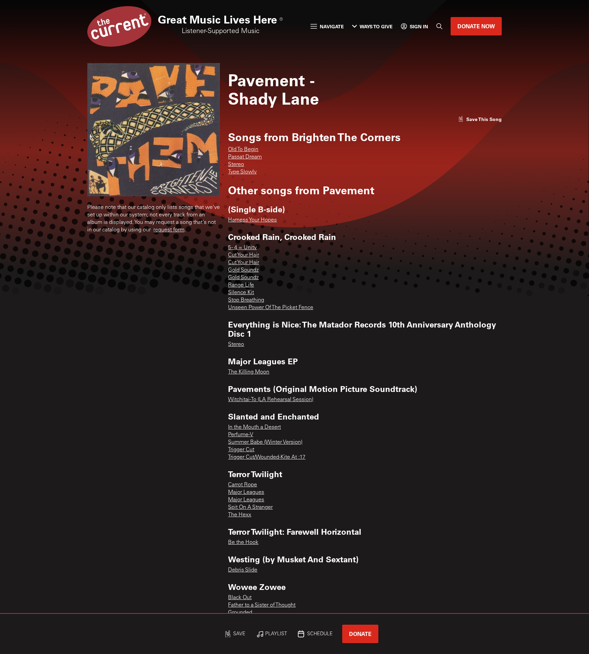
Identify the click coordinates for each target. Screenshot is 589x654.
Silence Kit (241, 292)
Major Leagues (246, 492)
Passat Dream (245, 157)
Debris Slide (242, 570)
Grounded (240, 612)
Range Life (241, 285)
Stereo (236, 164)
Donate (360, 633)
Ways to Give (376, 26)
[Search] (439, 26)
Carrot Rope (242, 485)
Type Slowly (242, 172)
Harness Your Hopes (252, 220)
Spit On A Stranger (250, 507)
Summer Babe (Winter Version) (265, 442)
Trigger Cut (241, 450)
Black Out (240, 597)
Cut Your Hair (243, 255)
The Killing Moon (248, 372)
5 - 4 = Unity (242, 247)
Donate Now (476, 26)
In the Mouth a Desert (254, 427)
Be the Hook (243, 542)
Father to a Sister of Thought (262, 605)
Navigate (332, 26)
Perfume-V (240, 435)
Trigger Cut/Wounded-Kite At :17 (266, 457)
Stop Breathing (246, 300)
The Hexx (239, 515)
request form (168, 230)
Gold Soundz (243, 270)
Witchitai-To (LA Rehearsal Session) (270, 399)
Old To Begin (243, 149)
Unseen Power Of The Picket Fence (270, 307)
